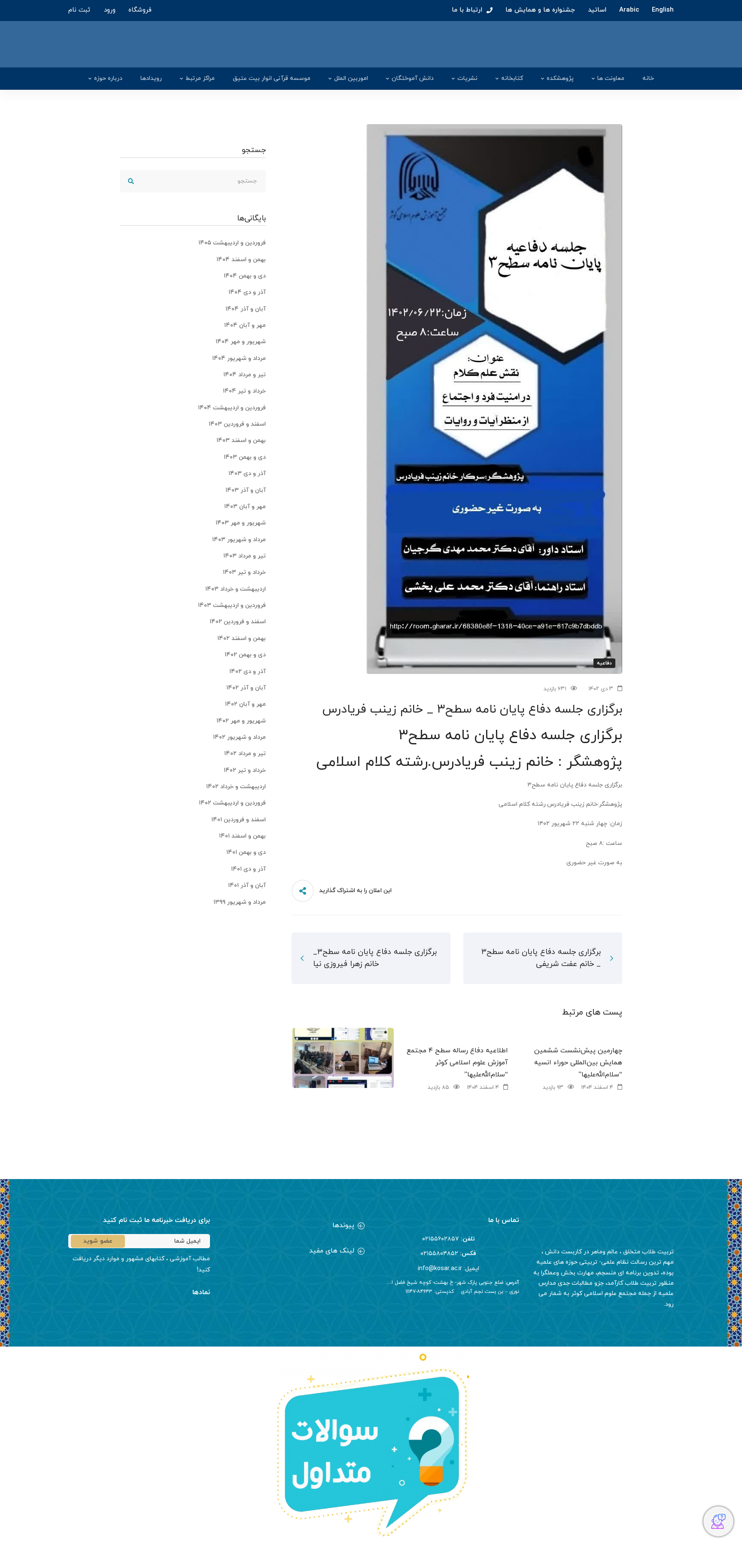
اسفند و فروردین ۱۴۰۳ (237, 424)
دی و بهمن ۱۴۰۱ (246, 852)
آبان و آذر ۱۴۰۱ (247, 885)
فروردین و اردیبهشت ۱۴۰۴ (232, 408)
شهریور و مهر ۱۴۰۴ (241, 342)
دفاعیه (604, 663)
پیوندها (343, 1225)
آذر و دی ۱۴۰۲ (247, 671)
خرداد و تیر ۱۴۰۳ (244, 572)
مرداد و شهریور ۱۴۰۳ (239, 540)
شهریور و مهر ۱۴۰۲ (241, 721)
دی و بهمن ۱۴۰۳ (245, 457)
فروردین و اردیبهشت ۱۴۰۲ (232, 803)
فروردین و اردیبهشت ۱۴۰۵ (232, 243)
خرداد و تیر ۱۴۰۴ (244, 391)
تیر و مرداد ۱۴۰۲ (245, 754)
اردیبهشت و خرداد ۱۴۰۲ (236, 787)
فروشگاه (140, 10)
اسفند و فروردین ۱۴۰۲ (238, 622)
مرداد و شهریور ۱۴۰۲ (239, 737)
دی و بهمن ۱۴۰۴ (245, 276)
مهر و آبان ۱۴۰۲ (245, 704)
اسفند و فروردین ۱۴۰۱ (238, 820)
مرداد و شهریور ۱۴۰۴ (239, 358)
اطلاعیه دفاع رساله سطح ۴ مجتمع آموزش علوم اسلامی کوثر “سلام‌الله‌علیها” (457, 1063)
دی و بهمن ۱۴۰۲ (245, 655)
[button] (294, 1226)
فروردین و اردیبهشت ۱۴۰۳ (232, 605)
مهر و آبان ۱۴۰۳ (245, 507)
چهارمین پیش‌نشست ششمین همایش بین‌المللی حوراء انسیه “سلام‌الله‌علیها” (578, 1063)
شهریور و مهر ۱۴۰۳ (241, 523)
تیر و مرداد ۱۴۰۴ (244, 375)
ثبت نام (79, 10)
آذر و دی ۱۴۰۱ (248, 869)
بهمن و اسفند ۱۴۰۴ (241, 260)
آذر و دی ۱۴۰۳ (247, 473)
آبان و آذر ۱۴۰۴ (245, 309)
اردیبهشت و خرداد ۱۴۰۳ (235, 589)
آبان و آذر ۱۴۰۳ (245, 490)
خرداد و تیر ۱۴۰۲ (245, 770)
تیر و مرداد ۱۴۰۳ (244, 556)
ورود (110, 10)
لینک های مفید (331, 1251)
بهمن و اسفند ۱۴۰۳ (241, 440)
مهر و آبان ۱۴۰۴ (245, 325)
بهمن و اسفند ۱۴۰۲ (241, 638)
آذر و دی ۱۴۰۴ (247, 292)
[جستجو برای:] (193, 181)
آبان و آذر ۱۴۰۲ (246, 688)
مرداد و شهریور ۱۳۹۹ (239, 902)
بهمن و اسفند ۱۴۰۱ (242, 836)
